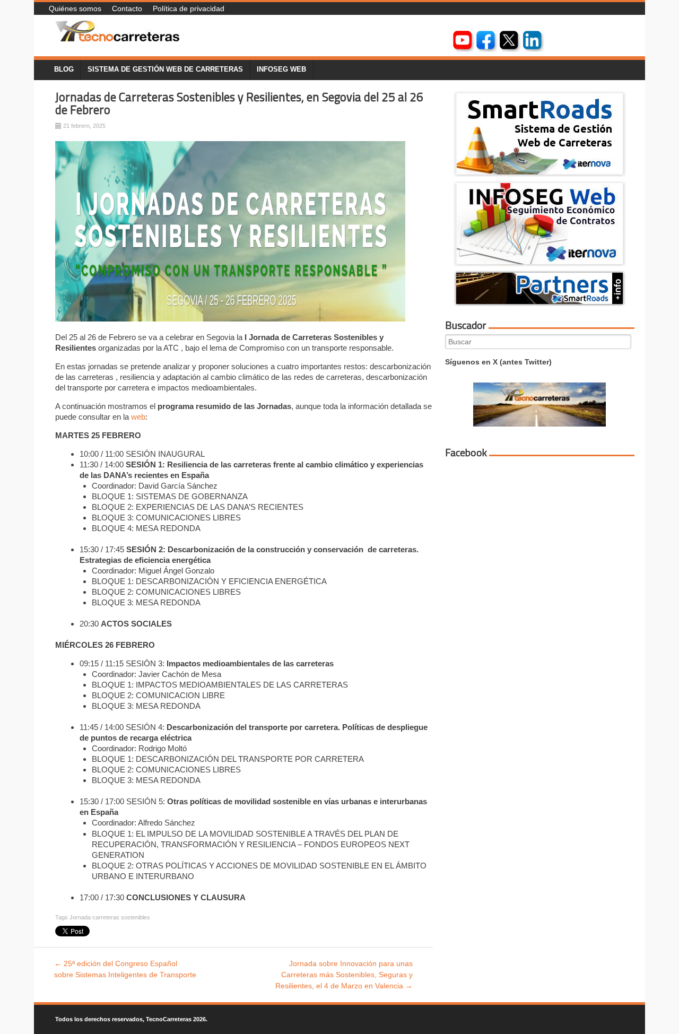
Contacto (127, 8)
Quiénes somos (75, 8)
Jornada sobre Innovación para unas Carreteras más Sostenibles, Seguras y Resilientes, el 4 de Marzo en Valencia (344, 974)
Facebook (466, 452)
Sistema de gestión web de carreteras (165, 69)
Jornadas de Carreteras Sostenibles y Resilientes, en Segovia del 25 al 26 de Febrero (239, 103)
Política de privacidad (188, 8)
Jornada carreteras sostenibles (109, 917)
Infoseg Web (281, 69)
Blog (64, 69)
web (138, 416)
